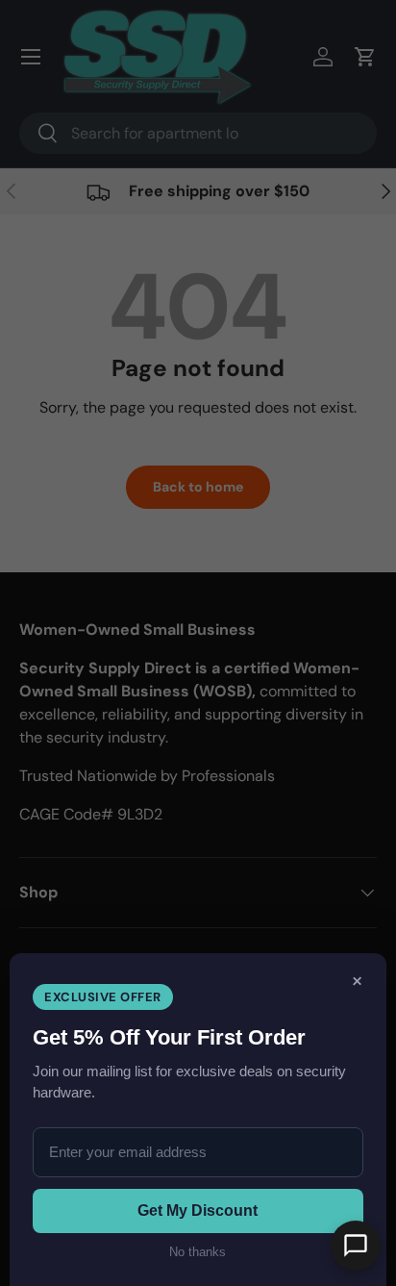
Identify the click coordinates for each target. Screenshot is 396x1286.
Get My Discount (197, 1210)
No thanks (197, 1252)
